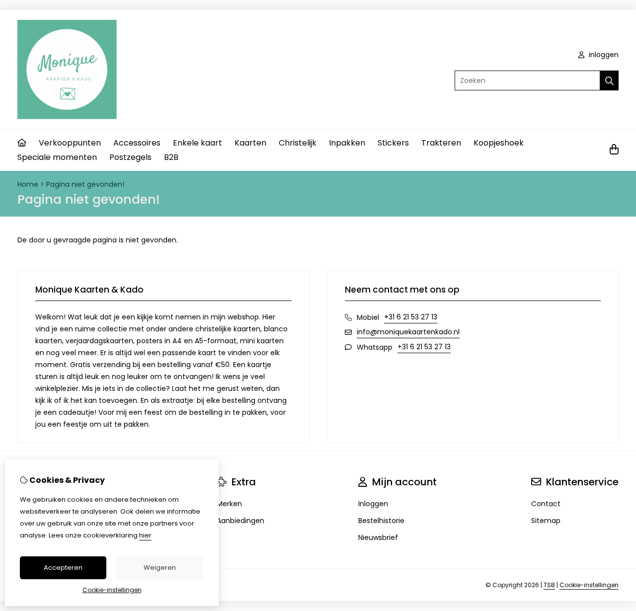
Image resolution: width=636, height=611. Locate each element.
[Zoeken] (609, 80)
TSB (549, 585)
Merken (229, 504)
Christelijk (298, 143)
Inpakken (347, 143)
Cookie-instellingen (589, 585)
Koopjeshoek (499, 143)
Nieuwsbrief (378, 537)
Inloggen (373, 504)
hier (145, 535)
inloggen (603, 55)
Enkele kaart (197, 143)
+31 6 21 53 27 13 (410, 317)
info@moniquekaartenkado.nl (408, 332)
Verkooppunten (70, 143)
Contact (545, 504)
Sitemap (545, 521)
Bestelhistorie (381, 521)
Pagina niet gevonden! (85, 184)
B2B (171, 157)
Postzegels (130, 157)
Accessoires (136, 143)
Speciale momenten (57, 157)
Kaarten (250, 143)
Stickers (393, 143)
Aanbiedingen (240, 521)
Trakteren (441, 143)
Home (27, 184)
